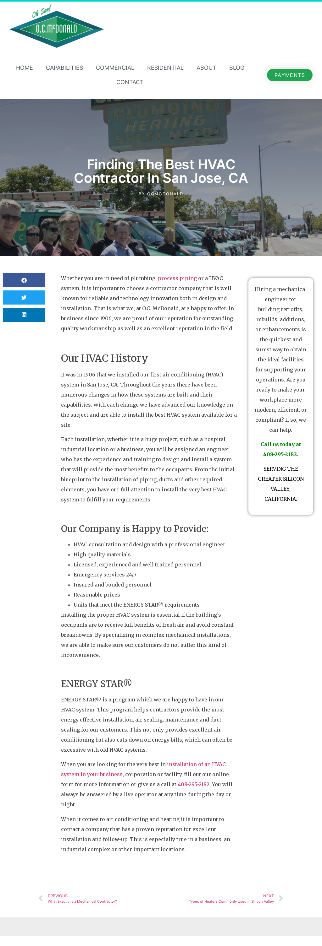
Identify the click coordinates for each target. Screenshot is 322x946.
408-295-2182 (193, 784)
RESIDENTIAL (165, 67)
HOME (24, 67)
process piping (177, 278)
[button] (24, 280)
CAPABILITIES (64, 67)
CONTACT (130, 82)
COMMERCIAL (115, 67)
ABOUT (206, 67)
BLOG (236, 67)
